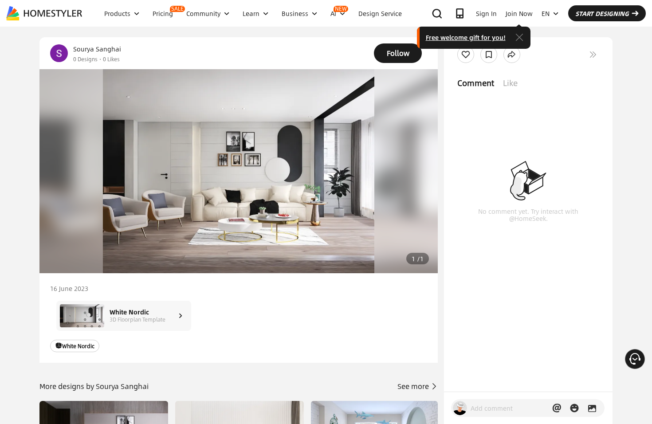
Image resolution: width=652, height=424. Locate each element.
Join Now (519, 13)
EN (546, 13)
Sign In (486, 13)
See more (414, 386)
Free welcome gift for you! (466, 37)
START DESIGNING (602, 13)
